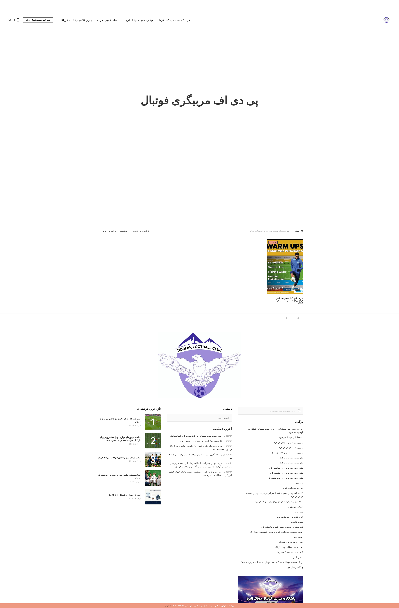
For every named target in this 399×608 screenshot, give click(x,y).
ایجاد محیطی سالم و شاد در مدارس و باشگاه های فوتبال (119, 476)
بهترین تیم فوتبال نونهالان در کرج (288, 442)
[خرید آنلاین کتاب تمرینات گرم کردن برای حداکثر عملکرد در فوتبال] (285, 266)
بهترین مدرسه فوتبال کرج (139, 20)
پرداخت (299, 483)
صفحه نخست (297, 521)
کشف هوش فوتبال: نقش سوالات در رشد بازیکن (119, 457)
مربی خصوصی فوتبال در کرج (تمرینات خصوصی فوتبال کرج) (275, 532)
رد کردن (168, 605)
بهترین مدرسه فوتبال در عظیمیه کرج (286, 472)
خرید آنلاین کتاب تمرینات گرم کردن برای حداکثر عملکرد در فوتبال (289, 300)
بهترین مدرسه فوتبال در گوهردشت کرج (285, 477)
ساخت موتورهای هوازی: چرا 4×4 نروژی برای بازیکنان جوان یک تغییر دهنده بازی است (120, 438)
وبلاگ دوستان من (295, 567)
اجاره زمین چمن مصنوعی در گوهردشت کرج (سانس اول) (196, 435)
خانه (288, 231)
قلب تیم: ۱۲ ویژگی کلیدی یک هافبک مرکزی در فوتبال (120, 420)
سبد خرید (299, 511)
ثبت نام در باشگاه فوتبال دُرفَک (289, 547)
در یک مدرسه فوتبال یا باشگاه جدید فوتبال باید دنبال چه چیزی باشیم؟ (271, 562)
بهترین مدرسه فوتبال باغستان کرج (287, 452)
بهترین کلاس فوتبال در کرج (78, 20)
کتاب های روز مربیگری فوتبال (289, 552)
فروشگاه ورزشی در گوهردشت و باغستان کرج (282, 526)
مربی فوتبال (297, 537)
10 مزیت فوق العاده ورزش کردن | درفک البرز (201, 441)
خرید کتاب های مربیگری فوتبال (173, 20)
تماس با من (298, 557)
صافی (296, 231)
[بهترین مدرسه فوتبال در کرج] (386, 20)
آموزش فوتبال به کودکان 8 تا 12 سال (124, 495)
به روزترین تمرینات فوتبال (291, 542)
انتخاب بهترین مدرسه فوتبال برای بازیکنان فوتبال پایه (279, 501)
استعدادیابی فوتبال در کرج (291, 437)
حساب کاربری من (109, 20)
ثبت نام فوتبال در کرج (293, 488)
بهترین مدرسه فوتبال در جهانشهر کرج (286, 467)
